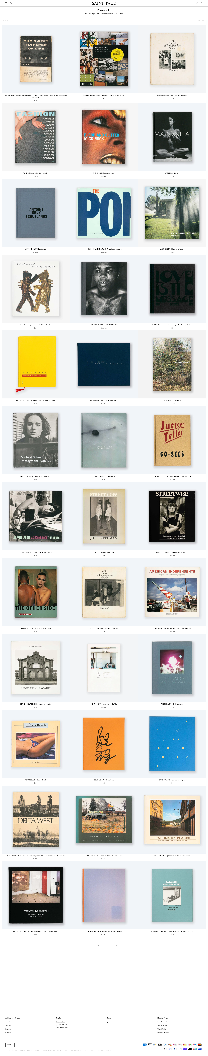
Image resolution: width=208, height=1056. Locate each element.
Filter (4, 20)
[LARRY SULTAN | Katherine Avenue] (172, 213)
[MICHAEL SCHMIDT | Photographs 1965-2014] (36, 440)
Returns (8, 1029)
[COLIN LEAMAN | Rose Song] (104, 744)
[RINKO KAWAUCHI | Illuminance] (172, 668)
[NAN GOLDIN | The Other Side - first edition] (36, 592)
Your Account (162, 1022)
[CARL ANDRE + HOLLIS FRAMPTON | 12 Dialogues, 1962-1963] (172, 895)
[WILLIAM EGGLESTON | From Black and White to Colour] (36, 364)
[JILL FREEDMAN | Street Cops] (104, 516)
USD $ (9, 1044)
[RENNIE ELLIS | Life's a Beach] (36, 744)
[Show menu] (7, 3)
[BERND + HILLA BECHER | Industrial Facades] (36, 668)
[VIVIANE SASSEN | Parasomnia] (104, 440)
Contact (8, 1032)
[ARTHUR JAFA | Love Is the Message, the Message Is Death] (172, 289)
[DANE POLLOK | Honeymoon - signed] (172, 744)
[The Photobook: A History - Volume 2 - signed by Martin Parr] (104, 59)
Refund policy (76, 1050)
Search (37, 1050)
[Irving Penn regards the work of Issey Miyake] (36, 289)
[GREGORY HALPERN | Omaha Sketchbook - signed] (104, 895)
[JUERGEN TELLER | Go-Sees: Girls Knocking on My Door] (172, 440)
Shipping (8, 1025)
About (7, 1022)
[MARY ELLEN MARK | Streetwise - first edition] (172, 516)
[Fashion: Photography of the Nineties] (36, 137)
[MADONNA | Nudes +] (172, 137)
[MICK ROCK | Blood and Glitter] (104, 137)
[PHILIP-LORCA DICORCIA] (172, 364)
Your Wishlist (161, 1029)
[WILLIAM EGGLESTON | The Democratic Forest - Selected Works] (36, 895)
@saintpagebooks (62, 1027)
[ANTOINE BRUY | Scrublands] (36, 213)
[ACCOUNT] (197, 3)
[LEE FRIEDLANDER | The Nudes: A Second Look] (36, 516)
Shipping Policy (62, 1050)
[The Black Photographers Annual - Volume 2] (172, 59)
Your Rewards (162, 1025)
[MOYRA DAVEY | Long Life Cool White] (104, 668)
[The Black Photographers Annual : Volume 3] (104, 592)
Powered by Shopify (104, 1050)
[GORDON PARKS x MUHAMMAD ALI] (104, 289)
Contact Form (60, 1022)
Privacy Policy (89, 1050)
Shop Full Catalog (163, 1032)
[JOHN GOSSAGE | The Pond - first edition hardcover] (104, 213)
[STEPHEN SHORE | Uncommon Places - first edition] (172, 820)
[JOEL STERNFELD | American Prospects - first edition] (104, 820)
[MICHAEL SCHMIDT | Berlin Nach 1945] (104, 364)
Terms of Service (49, 1050)
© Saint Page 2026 (11, 1050)
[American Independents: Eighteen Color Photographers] (172, 592)
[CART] (201, 3)
